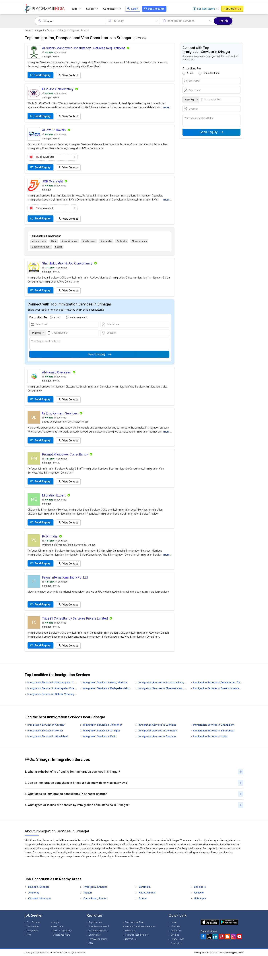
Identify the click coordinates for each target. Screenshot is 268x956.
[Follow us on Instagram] (233, 936)
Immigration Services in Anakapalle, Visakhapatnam (52, 688)
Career (90, 8)
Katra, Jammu (147, 892)
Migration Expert (54, 495)
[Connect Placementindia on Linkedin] (215, 936)
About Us (175, 926)
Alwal (53, 241)
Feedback (58, 926)
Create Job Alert (61, 934)
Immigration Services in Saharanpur (213, 730)
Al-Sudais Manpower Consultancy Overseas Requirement (83, 48)
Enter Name (113, 324)
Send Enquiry (96, 354)
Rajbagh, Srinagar (38, 886)
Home (28, 30)
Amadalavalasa (69, 241)
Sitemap (175, 934)
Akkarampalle (39, 241)
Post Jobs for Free (134, 922)
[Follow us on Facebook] (203, 936)
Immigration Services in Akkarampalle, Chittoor (52, 682)
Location (111, 332)
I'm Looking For (38, 317)
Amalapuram (88, 241)
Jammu (143, 898)
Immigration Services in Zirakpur (101, 730)
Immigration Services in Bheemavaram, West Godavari (163, 688)
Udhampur (200, 898)
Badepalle (122, 241)
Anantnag (33, 892)
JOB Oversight (52, 181)
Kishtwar (199, 892)
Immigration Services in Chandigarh (213, 724)
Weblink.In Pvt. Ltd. (57, 952)
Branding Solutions (98, 930)
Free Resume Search (99, 926)
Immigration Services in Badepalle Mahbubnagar (107, 688)
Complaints (33, 930)
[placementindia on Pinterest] (221, 936)
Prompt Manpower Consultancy (65, 454)
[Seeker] (228, 952)
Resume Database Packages (140, 926)
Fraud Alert (176, 943)
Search (223, 21)
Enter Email (41, 324)
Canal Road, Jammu (95, 898)
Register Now (95, 922)
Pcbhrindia (49, 536)
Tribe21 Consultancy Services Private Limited (75, 618)
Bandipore (200, 886)
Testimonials (33, 926)
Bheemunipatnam (41, 247)
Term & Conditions (62, 930)
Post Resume (155, 8)
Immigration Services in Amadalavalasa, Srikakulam (163, 682)
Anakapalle (106, 241)
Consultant (110, 8)
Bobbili (58, 247)
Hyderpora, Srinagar (95, 886)
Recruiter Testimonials (136, 934)
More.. (56, 56)
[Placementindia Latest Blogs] (227, 936)
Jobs (75, 8)
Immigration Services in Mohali (45, 730)
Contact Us (131, 939)
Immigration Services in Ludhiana (157, 724)
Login (134, 8)
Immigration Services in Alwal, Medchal (105, 682)
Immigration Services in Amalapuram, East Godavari (218, 682)
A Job (57, 317)
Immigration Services (44, 30)
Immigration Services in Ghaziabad (47, 736)
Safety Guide (177, 939)
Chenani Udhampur (39, 898)
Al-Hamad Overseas (56, 372)
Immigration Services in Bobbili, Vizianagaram (52, 694)
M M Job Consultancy (57, 89)
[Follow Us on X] (209, 936)
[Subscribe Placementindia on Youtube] (239, 936)
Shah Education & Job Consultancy (67, 263)
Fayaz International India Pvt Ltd (65, 577)
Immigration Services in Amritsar (46, 724)
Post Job (232, 8)
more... (167, 107)
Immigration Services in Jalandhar (102, 724)
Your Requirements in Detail (45, 341)
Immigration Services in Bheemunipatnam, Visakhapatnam (218, 688)
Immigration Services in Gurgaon (157, 736)
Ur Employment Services (60, 413)
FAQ (29, 934)
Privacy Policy (201, 952)
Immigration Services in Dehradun (157, 730)
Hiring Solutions (78, 317)
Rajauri (87, 892)
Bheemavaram (139, 241)
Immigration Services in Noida (210, 736)
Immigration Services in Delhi (99, 736)
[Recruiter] (238, 952)
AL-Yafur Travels (54, 130)
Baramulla (144, 886)
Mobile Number (59, 332)
